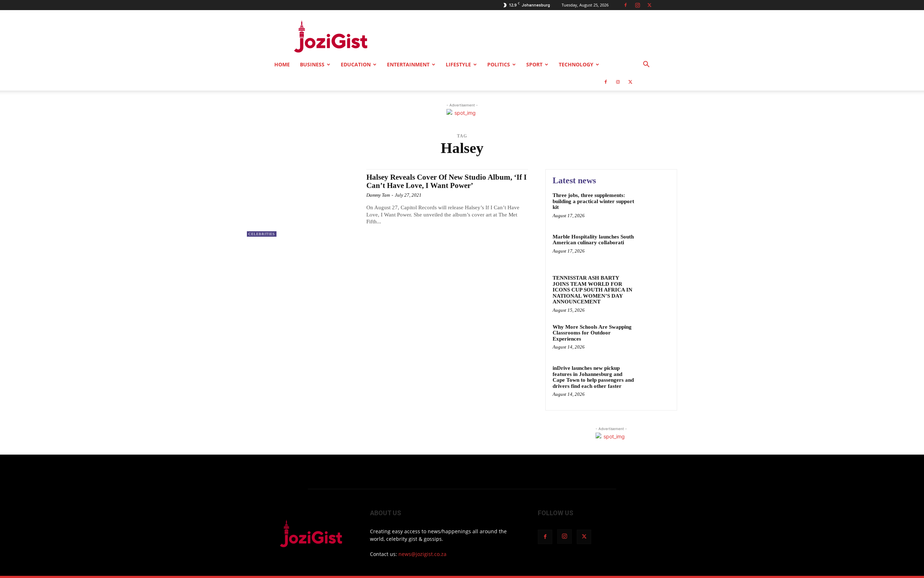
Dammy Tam (378, 195)
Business (312, 64)
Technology (576, 64)
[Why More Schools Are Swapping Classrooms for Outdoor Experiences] (654, 338)
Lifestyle (458, 64)
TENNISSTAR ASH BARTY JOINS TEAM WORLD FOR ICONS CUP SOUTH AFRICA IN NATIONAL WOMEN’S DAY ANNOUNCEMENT (592, 290)
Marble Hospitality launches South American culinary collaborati (593, 240)
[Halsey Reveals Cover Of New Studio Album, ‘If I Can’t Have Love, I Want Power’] (303, 203)
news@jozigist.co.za (422, 554)
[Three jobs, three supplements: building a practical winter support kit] (654, 206)
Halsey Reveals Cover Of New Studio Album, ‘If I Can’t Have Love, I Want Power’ (446, 181)
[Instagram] (637, 5)
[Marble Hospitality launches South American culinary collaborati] (654, 247)
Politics (498, 64)
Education (356, 64)
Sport (534, 64)
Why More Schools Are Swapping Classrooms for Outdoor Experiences (592, 333)
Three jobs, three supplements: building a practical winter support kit (593, 201)
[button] (646, 65)
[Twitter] (649, 5)
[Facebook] (625, 5)
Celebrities (261, 234)
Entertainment (408, 64)
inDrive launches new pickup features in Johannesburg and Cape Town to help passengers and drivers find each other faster (593, 377)
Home (282, 64)
